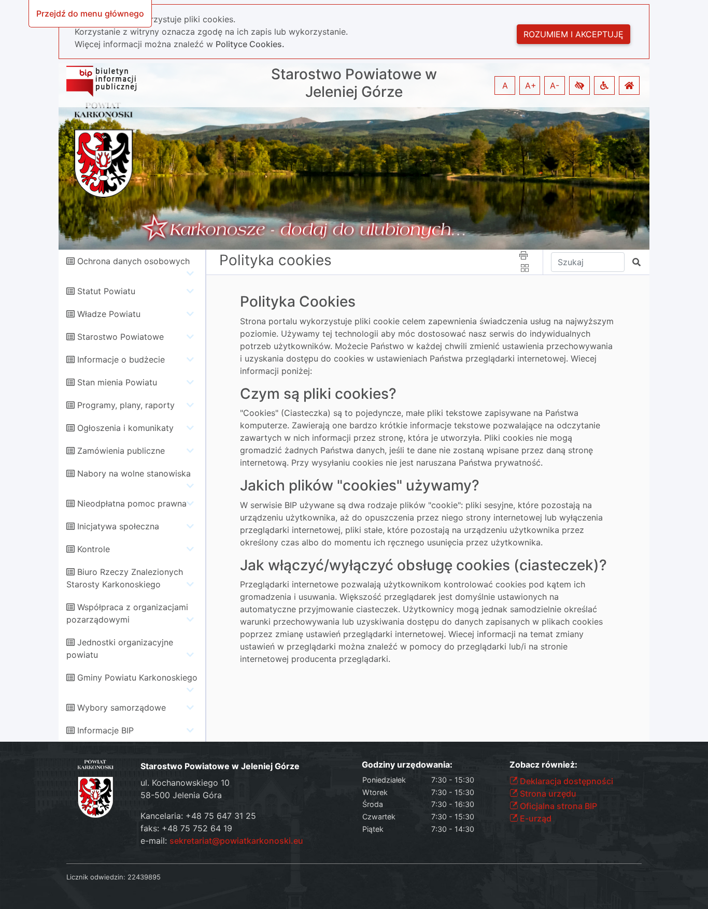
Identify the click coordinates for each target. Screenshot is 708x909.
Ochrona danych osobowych (133, 261)
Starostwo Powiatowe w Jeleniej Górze (354, 83)
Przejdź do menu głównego (90, 13)
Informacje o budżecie (121, 359)
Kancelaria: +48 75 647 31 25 (198, 816)
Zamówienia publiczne (121, 450)
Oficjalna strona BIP (557, 806)
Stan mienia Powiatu (117, 382)
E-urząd (534, 818)
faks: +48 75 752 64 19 (186, 828)
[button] (579, 85)
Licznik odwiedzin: (95, 877)
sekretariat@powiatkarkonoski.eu (236, 840)
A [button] (505, 85)
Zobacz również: (543, 765)
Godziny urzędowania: (407, 765)
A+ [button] (530, 85)
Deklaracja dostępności (565, 781)
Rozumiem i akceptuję (573, 34)
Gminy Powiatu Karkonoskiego (137, 677)
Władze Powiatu (108, 314)
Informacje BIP (105, 730)
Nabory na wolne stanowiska (134, 473)
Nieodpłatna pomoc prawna (132, 503)
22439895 (144, 877)
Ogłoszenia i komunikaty (125, 428)
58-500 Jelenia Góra (181, 795)
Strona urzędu (547, 793)
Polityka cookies (275, 260)
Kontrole (93, 549)
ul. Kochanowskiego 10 (185, 782)
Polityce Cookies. (250, 44)
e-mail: (221, 840)
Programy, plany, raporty (126, 405)
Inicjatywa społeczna (118, 526)
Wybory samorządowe (121, 707)
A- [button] (554, 85)
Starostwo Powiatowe (120, 336)
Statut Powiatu (106, 291)
